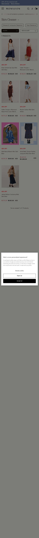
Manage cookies (19, 270)
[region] (19, 269)
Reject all (19, 275)
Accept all (19, 281)
